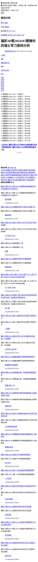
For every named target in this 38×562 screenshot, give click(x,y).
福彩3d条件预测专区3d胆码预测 (24, 172)
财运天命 (8, 556)
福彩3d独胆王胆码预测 (27, 170)
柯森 (6, 251)
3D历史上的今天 (11, 349)
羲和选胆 (8, 215)
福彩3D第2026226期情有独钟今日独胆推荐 (16, 259)
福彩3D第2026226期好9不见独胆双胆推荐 (15, 455)
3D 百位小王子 (10, 236)
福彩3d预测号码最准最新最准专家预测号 (15, 175)
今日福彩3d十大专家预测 (15, 177)
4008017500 (12, 35)
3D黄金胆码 (30, 180)
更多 (2, 23)
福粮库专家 (9, 447)
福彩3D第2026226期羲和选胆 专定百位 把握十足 (18, 207)
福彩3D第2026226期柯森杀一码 (12, 243)
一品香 (7, 329)
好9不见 (8, 463)
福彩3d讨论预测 (6, 172)
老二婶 (7, 308)
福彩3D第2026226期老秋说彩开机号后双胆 (16, 506)
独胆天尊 (8, 406)
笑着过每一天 (10, 385)
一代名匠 (8, 478)
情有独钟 (8, 267)
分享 (2, 27)
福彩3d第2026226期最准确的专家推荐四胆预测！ (18, 357)
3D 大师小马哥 (10, 287)
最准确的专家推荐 (11, 365)
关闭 (6, 23)
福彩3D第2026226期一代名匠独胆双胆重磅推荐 (17, 470)
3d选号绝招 (9, 499)
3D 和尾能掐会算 (11, 426)
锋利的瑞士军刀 (10, 51)
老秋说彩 (8, 515)
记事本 (6, 27)
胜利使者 (8, 199)
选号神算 (8, 535)
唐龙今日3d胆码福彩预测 (17, 180)
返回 (2, 13)
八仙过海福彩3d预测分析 (10, 170)
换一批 (13, 168)
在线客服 (4, 35)
